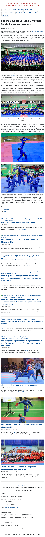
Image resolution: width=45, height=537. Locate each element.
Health (25, 12)
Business (20, 9)
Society (4, 9)
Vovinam (13, 75)
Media (9, 9)
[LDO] (22, 219)
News (26, 9)
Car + (35, 12)
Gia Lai (3, 328)
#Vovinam (6, 209)
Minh (26, 265)
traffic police (16, 285)
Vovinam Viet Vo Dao (37, 31)
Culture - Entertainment (8, 12)
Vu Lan (26, 350)
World (30, 12)
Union (31, 9)
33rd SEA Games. (22, 229)
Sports (14, 9)
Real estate (19, 12)
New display (5, 15)
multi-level (18, 311)
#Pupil (5, 211)
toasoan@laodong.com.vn (11, 507)
